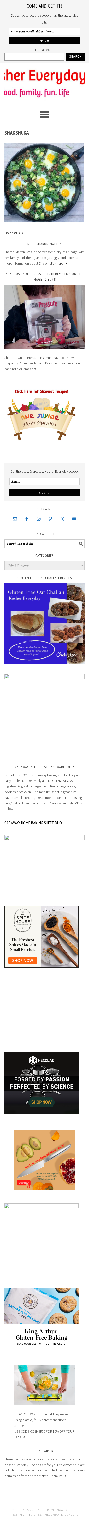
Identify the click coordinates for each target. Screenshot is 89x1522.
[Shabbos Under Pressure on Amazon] (44, 317)
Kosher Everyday (44, 83)
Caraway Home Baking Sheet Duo (33, 823)
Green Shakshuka (14, 233)
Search (75, 56)
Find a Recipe (44, 49)
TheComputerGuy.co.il (60, 1514)
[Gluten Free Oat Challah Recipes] (44, 623)
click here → (58, 263)
